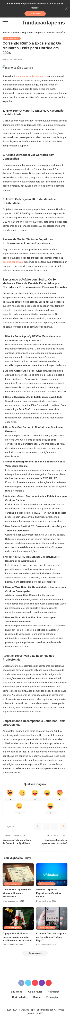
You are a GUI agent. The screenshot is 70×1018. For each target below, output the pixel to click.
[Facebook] (37, 826)
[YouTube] (49, 983)
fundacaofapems (44, 23)
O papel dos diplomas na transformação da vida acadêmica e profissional (17, 937)
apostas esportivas (13, 261)
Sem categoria (11, 38)
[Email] (63, 826)
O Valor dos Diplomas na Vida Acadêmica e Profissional (17, 893)
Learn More (35, 13)
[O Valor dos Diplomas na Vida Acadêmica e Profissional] (18, 874)
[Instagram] (42, 983)
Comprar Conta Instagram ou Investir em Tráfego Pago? (51, 937)
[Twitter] (46, 826)
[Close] (66, 8)
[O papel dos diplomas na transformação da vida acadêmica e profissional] (18, 918)
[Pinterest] (54, 826)
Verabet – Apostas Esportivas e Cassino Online (48, 893)
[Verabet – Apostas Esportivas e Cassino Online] (51, 874)
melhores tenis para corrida (33, 76)
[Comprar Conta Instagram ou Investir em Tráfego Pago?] (51, 918)
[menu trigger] (7, 22)
